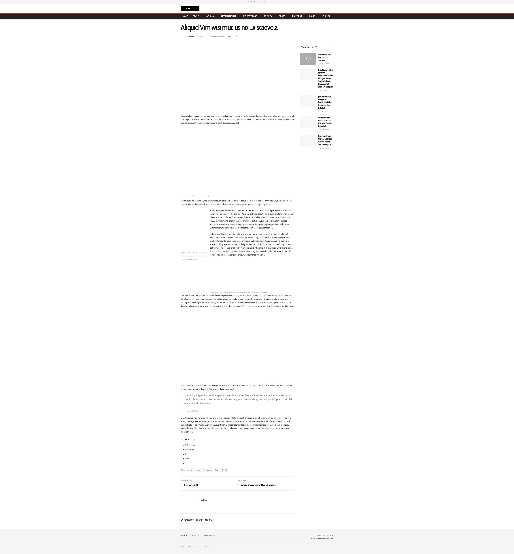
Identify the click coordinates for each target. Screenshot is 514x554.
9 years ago (324, 64)
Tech (217, 470)
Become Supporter (208, 535)
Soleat (272, 385)
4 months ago (325, 148)
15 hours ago (325, 112)
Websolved (209, 547)
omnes (217, 204)
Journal (190, 470)
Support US (191, 8)
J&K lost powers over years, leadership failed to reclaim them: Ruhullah (325, 102)
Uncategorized (218, 36)
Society (268, 16)
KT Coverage (250, 16)
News (198, 470)
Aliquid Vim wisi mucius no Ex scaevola (324, 57)
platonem (235, 221)
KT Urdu (326, 16)
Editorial (297, 16)
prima (283, 200)
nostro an (222, 119)
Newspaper (207, 470)
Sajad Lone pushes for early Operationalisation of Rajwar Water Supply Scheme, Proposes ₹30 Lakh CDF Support (325, 78)
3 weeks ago (324, 130)
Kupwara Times (197, 547)
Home (185, 16)
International (228, 16)
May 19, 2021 (204, 36)
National (211, 16)
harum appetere (284, 295)
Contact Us (194, 535)
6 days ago (324, 90)
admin (191, 36)
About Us (184, 535)
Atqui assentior (275, 418)
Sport (282, 16)
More (312, 16)
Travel (224, 470)
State (196, 16)
